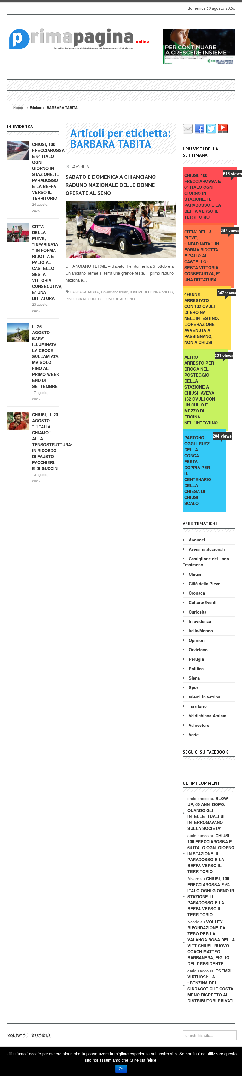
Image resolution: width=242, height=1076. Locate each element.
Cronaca (197, 593)
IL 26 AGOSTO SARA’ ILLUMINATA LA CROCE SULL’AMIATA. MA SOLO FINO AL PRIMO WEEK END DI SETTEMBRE (46, 356)
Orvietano (198, 650)
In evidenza (200, 621)
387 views (230, 230)
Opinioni (197, 640)
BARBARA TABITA (84, 291)
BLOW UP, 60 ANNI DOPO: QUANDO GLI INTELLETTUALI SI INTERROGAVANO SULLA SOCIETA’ (207, 813)
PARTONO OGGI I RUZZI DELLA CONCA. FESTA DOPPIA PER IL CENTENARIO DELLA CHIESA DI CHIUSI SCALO (197, 470)
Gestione (41, 1035)
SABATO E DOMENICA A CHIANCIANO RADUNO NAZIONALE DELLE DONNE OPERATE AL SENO (111, 185)
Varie (194, 734)
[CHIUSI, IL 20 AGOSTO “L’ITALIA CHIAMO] (18, 420)
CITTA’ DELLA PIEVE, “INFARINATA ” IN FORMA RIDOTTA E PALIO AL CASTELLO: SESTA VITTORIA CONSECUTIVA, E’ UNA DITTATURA (47, 262)
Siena (194, 678)
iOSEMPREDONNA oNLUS (151, 291)
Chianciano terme (114, 291)
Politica (196, 668)
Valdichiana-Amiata (207, 716)
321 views (224, 355)
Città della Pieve (204, 583)
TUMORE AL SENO (119, 298)
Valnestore (199, 725)
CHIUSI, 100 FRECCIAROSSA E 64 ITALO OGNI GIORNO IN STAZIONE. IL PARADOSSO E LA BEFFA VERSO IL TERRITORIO (48, 171)
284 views (222, 436)
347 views (226, 293)
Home (18, 107)
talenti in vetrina (204, 697)
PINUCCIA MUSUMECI (83, 298)
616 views (232, 174)
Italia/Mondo (201, 631)
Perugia (196, 659)
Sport (194, 687)
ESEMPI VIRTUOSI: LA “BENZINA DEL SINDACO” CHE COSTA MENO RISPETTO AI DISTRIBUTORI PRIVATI (210, 986)
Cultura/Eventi (202, 602)
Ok (121, 1069)
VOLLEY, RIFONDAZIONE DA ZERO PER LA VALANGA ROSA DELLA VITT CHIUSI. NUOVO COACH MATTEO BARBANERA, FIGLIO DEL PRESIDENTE (211, 943)
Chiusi (195, 574)
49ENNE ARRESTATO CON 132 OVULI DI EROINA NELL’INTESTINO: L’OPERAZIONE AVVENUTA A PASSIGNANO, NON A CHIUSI (201, 318)
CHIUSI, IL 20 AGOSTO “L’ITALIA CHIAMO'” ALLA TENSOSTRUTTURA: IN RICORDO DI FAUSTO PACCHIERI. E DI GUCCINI (52, 441)
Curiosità (197, 612)
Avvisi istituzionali (207, 549)
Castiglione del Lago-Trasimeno (206, 562)
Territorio (198, 706)
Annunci (197, 540)
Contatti (17, 1035)
